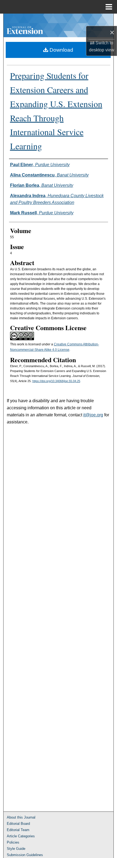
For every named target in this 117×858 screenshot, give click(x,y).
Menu (109, 7)
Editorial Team (18, 830)
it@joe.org (93, 415)
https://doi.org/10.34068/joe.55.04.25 (56, 381)
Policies (13, 842)
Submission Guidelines (25, 855)
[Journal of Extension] (58, 25)
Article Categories (21, 836)
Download (60, 50)
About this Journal (21, 817)
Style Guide (16, 849)
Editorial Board (18, 824)
